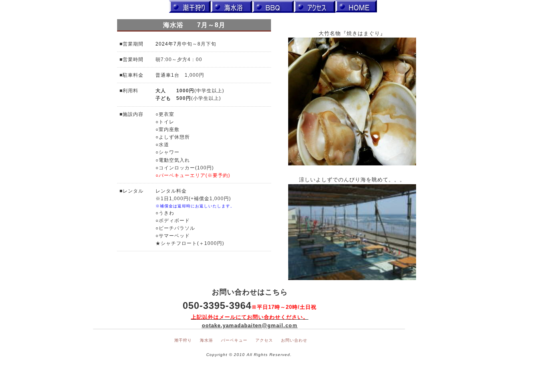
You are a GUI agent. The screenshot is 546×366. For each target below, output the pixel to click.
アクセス (264, 340)
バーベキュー (234, 340)
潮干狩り (183, 340)
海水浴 (206, 340)
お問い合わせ (294, 340)
